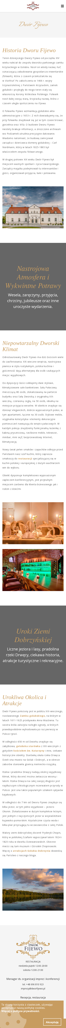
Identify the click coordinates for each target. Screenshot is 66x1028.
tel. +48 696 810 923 (33, 984)
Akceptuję (52, 1022)
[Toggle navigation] (62, 6)
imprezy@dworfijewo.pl (33, 988)
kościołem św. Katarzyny (28, 750)
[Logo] (33, 6)
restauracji (25, 458)
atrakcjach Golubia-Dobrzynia (31, 850)
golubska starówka (28, 746)
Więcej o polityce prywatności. (20, 1011)
